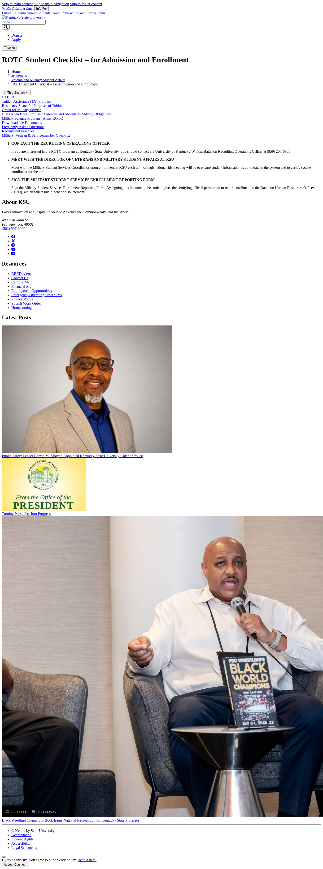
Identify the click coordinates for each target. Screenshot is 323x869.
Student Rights (22, 839)
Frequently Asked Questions (23, 127)
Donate (16, 35)
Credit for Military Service (21, 110)
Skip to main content (17, 4)
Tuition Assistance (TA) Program (26, 101)
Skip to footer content (86, 4)
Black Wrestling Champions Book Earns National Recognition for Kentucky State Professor (70, 820)
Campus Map (21, 282)
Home (16, 71)
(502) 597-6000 (13, 229)
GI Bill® (8, 97)
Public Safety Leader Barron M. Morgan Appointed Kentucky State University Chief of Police (72, 456)
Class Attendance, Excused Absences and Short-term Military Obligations (57, 114)
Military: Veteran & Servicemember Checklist (36, 135)
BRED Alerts (21, 274)
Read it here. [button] (87, 860)
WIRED (8, 8)
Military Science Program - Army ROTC (32, 118)
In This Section (15, 92)
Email (30, 8)
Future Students (13, 13)
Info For (41, 8)
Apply (16, 40)
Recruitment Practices (18, 131)
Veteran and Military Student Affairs (38, 80)
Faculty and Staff (81, 13)
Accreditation (21, 835)
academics (19, 76)
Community (59, 13)
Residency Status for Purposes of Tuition (32, 106)
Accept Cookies (15, 864)
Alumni (99, 13)
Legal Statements (24, 848)
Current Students (37, 13)
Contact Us (19, 278)
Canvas (20, 8)
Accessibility (21, 843)
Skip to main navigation (51, 4)
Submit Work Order (26, 303)
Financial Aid (21, 286)
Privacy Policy (22, 299)
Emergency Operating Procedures (36, 295)
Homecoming (21, 308)
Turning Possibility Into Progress (26, 514)
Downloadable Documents (22, 123)
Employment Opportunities (31, 291)
